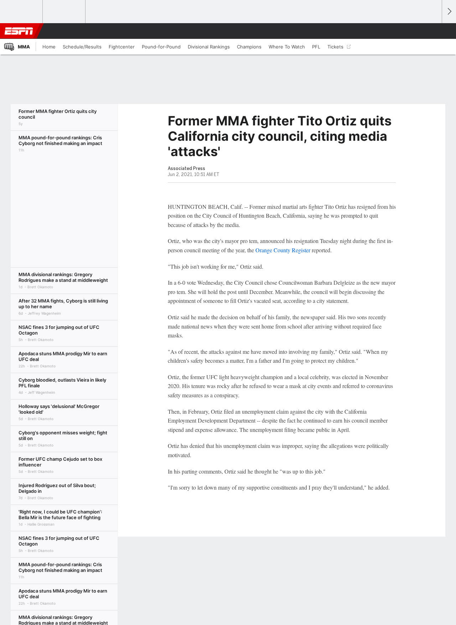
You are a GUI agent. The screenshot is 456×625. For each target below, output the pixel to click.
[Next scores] (449, 11)
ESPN (19, 31)
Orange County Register (282, 250)
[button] (433, 31)
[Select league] (22, 11)
